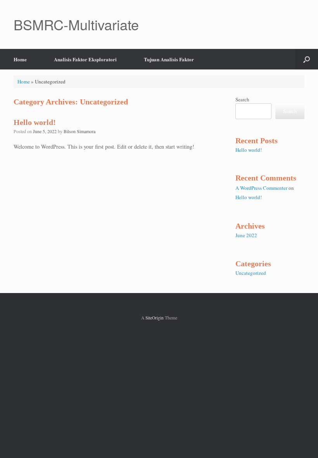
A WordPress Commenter (261, 187)
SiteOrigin (154, 318)
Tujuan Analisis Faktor (169, 59)
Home (20, 59)
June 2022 (246, 235)
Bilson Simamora (79, 131)
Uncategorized (250, 272)
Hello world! (35, 122)
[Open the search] (306, 59)
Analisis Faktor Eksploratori (85, 59)
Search (242, 99)
